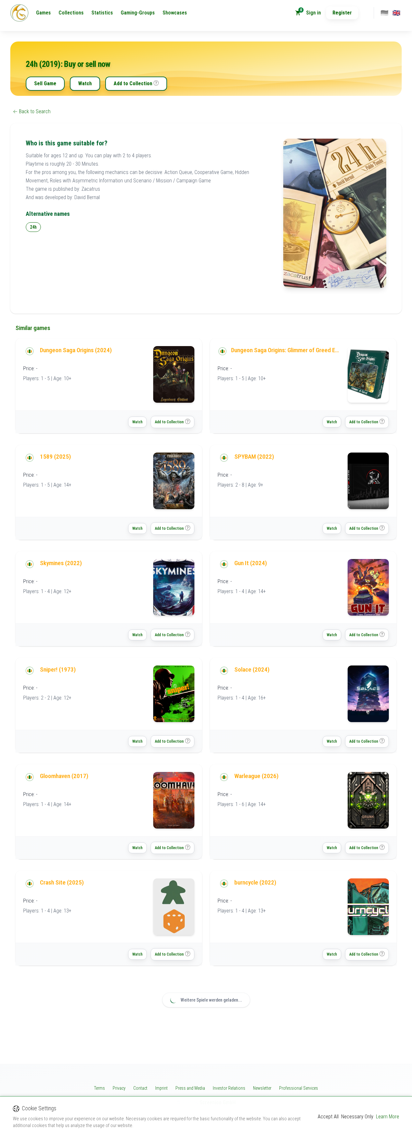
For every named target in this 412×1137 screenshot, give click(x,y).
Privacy (119, 1088)
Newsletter (262, 1088)
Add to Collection (133, 83)
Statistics (102, 13)
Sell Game (45, 83)
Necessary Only (357, 1117)
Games (43, 13)
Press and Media (190, 1088)
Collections (71, 13)
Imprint (161, 1088)
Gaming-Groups (138, 13)
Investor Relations (229, 1088)
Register (342, 13)
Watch (85, 83)
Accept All (328, 1117)
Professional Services (298, 1088)
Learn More (387, 1117)
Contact (140, 1088)
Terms (99, 1088)
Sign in (313, 13)
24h (33, 227)
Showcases (175, 13)
